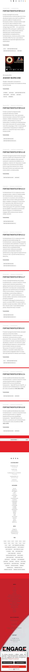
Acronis (14, 488)
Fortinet (19, 94)
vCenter (7, 565)
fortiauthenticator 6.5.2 (10, 265)
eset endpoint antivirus (18, 545)
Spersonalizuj (20, 662)
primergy (11, 96)
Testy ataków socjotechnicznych (15, 599)
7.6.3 (6, 545)
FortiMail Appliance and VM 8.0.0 (14, 472)
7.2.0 (20, 543)
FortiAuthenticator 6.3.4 (14, 374)
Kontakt (14, 611)
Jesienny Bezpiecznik (12, 78)
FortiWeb (14, 510)
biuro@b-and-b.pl (15, 638)
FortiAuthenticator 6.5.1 (13, 328)
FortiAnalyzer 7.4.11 (14, 465)
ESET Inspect (21, 547)
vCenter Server (14, 565)
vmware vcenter (8, 569)
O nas (14, 589)
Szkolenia (15, 517)
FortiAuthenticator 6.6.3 (14, 11)
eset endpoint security (10, 547)
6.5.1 (4, 360)
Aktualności (13, 105)
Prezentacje (14, 602)
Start (15, 587)
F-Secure (14, 494)
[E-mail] (19, 1)
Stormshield (14, 516)
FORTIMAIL (14, 503)
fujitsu (5, 96)
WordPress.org (14, 533)
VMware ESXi (10, 567)
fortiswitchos (15, 563)
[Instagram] (23, 1)
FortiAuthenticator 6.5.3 (14, 189)
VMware (14, 520)
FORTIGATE (14, 502)
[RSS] (25, 1)
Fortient (19, 50)
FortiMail (13, 559)
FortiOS (17, 561)
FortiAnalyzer (14, 495)
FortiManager (14, 505)
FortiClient (6, 94)
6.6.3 (5, 48)
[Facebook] (21, 1)
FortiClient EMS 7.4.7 (14, 476)
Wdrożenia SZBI (14, 605)
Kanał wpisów (14, 530)
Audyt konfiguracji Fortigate (15, 601)
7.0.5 (16, 543)
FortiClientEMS (10, 557)
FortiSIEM (14, 508)
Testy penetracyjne (14, 598)
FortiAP (14, 496)
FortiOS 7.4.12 (14, 469)
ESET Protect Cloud (18, 549)
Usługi (14, 592)
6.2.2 (9, 541)
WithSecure (14, 522)
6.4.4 (20, 541)
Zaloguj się (14, 529)
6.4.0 (16, 541)
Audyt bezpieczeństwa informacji (14, 596)
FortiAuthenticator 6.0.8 (14, 407)
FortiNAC (13, 94)
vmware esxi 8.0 (18, 567)
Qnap (14, 515)
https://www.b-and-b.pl (15, 640)
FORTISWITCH (14, 509)
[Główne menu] (16, 1)
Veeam (14, 519)
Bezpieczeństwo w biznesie (15, 595)
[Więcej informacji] (13, 1)
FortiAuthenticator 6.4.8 (14, 152)
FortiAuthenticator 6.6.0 (14, 108)
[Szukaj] (11, 1)
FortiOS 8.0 (14, 479)
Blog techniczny (14, 607)
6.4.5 (24, 541)
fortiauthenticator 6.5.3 (10, 223)
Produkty (14, 590)
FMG (13, 551)
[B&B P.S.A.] (5, 1)
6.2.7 (13, 541)
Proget (14, 513)
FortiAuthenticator (15, 8)
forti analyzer (11, 553)
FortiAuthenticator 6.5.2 (14, 235)
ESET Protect (9, 549)
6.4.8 (5, 543)
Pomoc (14, 608)
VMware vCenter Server (19, 569)
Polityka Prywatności (13, 659)
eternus (5, 92)
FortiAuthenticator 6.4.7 (14, 277)
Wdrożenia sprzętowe (14, 604)
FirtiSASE (11, 92)
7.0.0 (9, 543)
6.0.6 (5, 541)
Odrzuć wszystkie (7, 662)
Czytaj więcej (6, 45)
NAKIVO (14, 512)
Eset (10, 545)
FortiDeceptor (14, 501)
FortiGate (7, 559)
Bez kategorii (14, 491)
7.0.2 (13, 543)
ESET (15, 492)
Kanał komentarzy (14, 532)
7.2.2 (24, 543)
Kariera (14, 610)
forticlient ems (19, 557)
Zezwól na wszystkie (14, 666)
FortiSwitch (7, 563)
